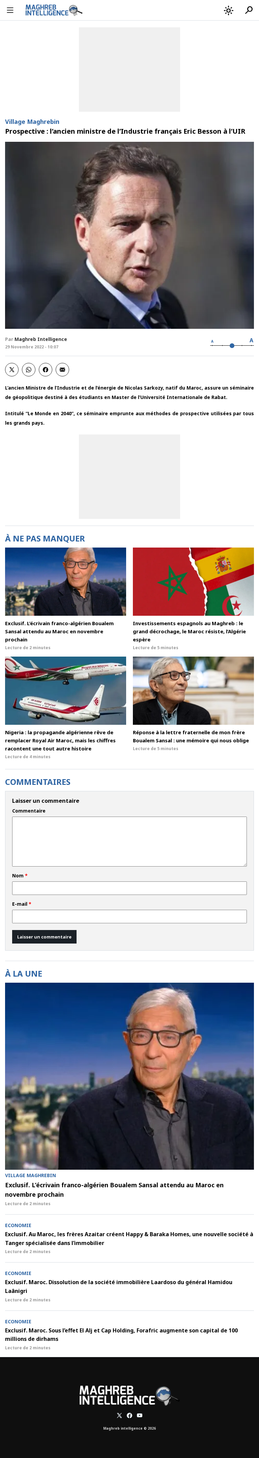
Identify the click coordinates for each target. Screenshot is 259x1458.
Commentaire (29, 810)
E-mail (21, 904)
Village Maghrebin (32, 121)
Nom (20, 875)
